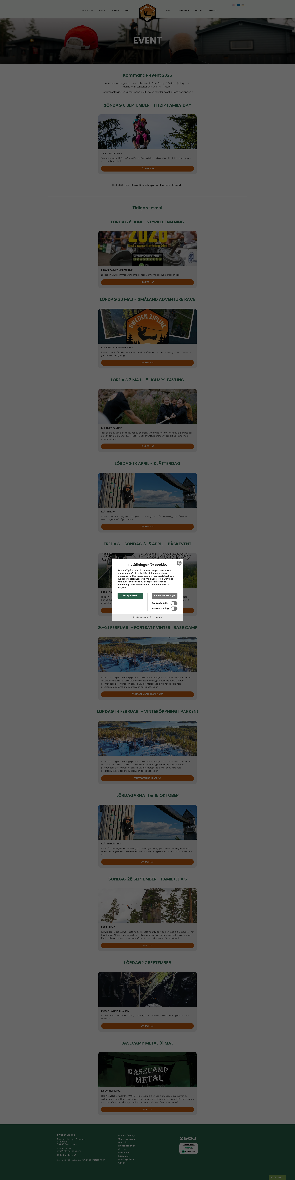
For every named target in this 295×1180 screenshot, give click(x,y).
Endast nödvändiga (164, 595)
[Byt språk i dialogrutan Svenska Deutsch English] (179, 563)
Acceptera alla (130, 595)
